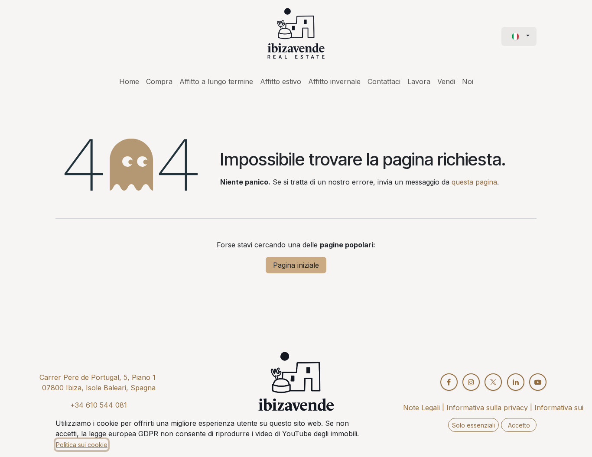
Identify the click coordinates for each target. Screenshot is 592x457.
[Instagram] (471, 382)
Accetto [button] (519, 425)
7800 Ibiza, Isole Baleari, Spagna (101, 387)
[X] (493, 382)
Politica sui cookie (81, 444)
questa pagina (474, 182)
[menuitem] (129, 81)
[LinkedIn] (515, 382)
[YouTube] (537, 382)
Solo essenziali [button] (473, 425)
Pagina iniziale (296, 265)
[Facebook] (449, 382)
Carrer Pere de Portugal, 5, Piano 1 (97, 377)
